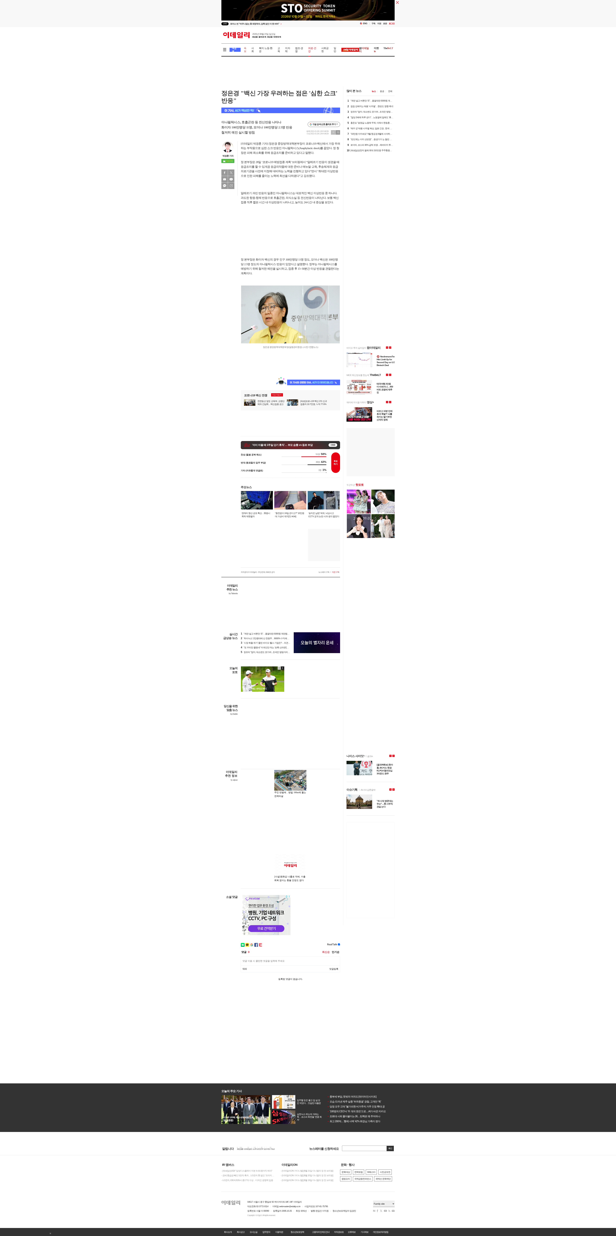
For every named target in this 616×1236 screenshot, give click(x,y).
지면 (379, 23)
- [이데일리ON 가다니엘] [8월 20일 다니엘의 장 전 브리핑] (307, 1175)
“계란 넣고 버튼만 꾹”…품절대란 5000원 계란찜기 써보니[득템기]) (272, 633)
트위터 (231, 172)
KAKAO (224, 186)
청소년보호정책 (297, 1232)
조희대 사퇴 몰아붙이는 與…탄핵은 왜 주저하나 (353, 1116)
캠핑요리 (346, 1178)
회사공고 (240, 1232)
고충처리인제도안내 (320, 1232)
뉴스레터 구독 (323, 572)
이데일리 (252, 35)
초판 (385, 23)
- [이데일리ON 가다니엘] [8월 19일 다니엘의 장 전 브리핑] (307, 1180)
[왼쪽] (279, 668)
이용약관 (279, 1232)
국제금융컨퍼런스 (362, 1178)
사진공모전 (385, 1172)
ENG (365, 23)
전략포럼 (358, 1172)
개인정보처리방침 (380, 1232)
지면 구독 (335, 572)
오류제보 (351, 1232)
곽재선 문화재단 (383, 1178)
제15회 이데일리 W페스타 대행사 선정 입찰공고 (259, 1149)
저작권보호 (339, 1232)
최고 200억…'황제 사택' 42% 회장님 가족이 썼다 (353, 1121)
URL (231, 186)
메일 (224, 179)
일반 (335, 50)
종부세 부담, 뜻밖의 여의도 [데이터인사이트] (351, 1096)
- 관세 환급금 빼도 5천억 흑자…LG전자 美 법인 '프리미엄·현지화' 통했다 (248, 1175)
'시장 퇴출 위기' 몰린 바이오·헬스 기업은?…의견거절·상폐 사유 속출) (274, 643)
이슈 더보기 (276, 395)
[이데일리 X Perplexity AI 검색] (280, 110)
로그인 (392, 23)
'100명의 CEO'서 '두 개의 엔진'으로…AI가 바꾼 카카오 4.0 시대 (361, 1111)
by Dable (234, 714)
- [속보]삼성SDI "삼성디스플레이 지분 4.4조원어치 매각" (246, 1170)
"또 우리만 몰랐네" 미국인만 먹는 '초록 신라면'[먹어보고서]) (269, 647)
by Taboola (233, 593)
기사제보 (364, 1232)
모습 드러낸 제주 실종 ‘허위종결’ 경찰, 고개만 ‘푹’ (354, 1101)
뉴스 (374, 91)
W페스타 (371, 1172)
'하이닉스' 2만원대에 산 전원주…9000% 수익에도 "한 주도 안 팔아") (273, 638)
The (388, 48)
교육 (279, 50)
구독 (373, 23)
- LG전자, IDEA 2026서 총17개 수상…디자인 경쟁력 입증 (247, 1180)
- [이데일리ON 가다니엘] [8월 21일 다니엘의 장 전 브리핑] (307, 1170)
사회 (252, 50)
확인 (390, 1148)
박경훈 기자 (227, 156)
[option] (282, 23)
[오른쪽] (282, 668)
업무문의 (266, 1232)
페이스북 (224, 172)
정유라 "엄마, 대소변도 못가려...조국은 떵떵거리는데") (267, 652)
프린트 (231, 179)
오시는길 (253, 1232)
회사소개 (228, 1232)
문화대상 (346, 1172)
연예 (390, 91)
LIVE (225, 23)
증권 (382, 91)
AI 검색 (234, 50)
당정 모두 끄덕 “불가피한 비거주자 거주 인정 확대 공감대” (358, 1106)
